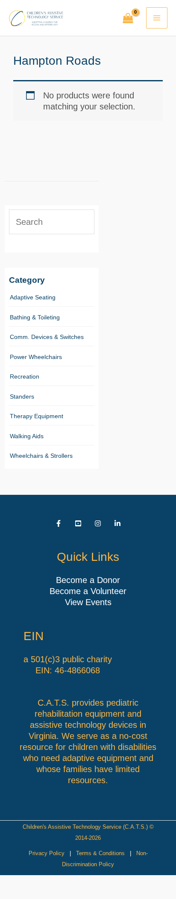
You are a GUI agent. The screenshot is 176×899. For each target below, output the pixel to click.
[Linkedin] (117, 523)
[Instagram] (98, 523)
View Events (88, 602)
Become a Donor (88, 580)
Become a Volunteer (88, 591)
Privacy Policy (47, 853)
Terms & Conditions (100, 853)
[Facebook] (58, 523)
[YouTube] (78, 523)
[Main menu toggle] (156, 18)
